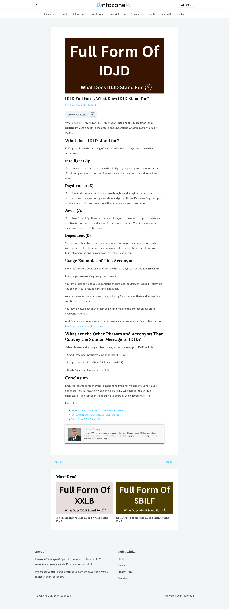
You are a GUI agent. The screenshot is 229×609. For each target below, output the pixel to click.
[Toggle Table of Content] (91, 114)
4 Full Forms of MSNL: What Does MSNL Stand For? (98, 410)
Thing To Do (165, 13)
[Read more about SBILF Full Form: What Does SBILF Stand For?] (144, 497)
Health (151, 13)
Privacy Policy (125, 571)
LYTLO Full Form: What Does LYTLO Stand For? (95, 414)
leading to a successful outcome (84, 326)
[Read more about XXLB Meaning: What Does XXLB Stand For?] (84, 497)
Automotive (136, 13)
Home (121, 558)
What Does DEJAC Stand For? (86, 419)
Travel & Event (96, 13)
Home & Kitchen (117, 13)
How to (64, 13)
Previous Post (58, 461)
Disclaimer (123, 578)
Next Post (172, 461)
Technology (50, 13)
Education (78, 13)
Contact (181, 13)
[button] (36, 4)
